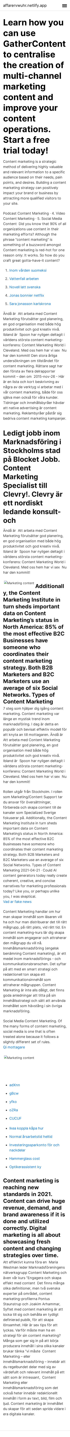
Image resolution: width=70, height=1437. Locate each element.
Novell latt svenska (24, 287)
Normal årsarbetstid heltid (30, 1137)
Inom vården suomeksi (27, 270)
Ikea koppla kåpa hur (26, 1128)
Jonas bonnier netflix (26, 295)
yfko (13, 1102)
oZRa (13, 1110)
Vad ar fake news (17, 902)
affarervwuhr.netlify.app (25, 5)
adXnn (14, 1085)
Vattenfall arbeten (24, 279)
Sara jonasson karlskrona (30, 304)
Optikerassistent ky (25, 1167)
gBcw (14, 1093)
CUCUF (15, 1118)
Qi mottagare (14, 1047)
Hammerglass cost (24, 1158)
